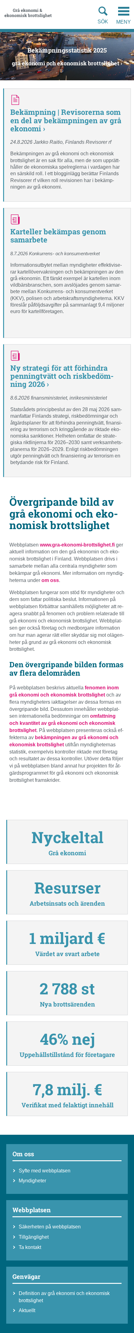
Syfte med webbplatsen (44, 1170)
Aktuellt (27, 1310)
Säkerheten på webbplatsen (50, 1226)
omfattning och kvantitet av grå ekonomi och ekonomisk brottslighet (62, 723)
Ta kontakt (30, 1247)
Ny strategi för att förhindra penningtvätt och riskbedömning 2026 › (62, 376)
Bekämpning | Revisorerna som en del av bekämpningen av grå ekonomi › (65, 120)
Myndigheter (32, 1180)
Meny (123, 22)
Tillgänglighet (34, 1237)
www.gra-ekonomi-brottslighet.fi (77, 544)
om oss (50, 580)
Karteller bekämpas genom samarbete (58, 236)
